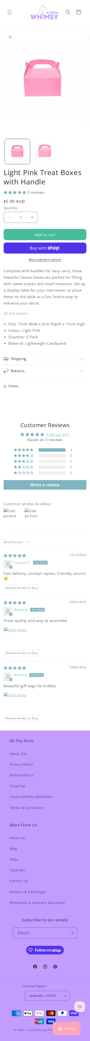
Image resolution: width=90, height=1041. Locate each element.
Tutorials (17, 870)
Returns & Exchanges (28, 892)
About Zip (18, 753)
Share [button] (13, 386)
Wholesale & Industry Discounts (37, 902)
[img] (15, 555)
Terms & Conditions (27, 807)
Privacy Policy (21, 764)
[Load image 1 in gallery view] (17, 151)
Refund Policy (21, 775)
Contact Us (19, 881)
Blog (13, 848)
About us (17, 838)
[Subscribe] (71, 933)
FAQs (14, 859)
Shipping (17, 786)
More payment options (45, 259)
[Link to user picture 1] (15, 638)
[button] (9, 12)
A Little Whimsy (36, 1030)
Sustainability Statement (31, 796)
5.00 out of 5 (58, 434)
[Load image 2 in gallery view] (45, 151)
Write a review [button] (45, 484)
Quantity (10, 208)
